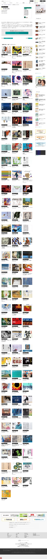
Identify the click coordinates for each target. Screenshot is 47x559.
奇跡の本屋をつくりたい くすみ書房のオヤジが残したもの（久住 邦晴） (17, 473)
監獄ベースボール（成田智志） (16, 327)
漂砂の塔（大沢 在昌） (15, 260)
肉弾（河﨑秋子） (14, 273)
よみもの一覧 (8, 536)
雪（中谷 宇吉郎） (25, 431)
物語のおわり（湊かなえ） (26, 366)
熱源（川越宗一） (25, 392)
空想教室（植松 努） (15, 431)
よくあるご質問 (26, 534)
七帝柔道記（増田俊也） (15, 366)
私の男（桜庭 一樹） (4, 70)
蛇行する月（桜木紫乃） (4, 379)
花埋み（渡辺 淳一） (4, 499)
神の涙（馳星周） (3, 327)
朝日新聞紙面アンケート (13, 527)
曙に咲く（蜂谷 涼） (15, 139)
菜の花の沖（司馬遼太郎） (26, 246)
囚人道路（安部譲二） (26, 139)
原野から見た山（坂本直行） (26, 327)
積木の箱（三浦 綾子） (15, 152)
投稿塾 (16, 534)
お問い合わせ (26, 533)
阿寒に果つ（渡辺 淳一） (26, 444)
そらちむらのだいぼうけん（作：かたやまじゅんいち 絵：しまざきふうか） (27, 181)
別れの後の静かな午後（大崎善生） (17, 379)
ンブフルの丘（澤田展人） (26, 379)
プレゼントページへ (38, 73)
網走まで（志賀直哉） (26, 313)
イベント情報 (17, 533)
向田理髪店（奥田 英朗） (5, 458)
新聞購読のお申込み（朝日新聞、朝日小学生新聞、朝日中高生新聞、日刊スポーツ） (20, 522)
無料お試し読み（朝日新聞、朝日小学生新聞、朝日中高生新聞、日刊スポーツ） (20, 524)
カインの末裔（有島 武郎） (15, 458)
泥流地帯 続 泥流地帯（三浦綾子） (27, 260)
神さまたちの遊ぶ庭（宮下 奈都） (27, 55)
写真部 (16, 536)
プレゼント (8, 537)
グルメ (16, 535)
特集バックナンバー (9, 535)
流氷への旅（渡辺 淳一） (4, 273)
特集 (7, 534)
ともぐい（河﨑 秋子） (4, 194)
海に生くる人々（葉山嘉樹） (26, 166)
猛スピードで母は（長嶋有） (16, 486)
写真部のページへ (38, 155)
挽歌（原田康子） (3, 392)
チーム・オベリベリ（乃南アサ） (16, 207)
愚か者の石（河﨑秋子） (4, 139)
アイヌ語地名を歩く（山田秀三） (27, 70)
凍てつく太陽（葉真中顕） (15, 392)
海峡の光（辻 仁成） (4, 313)
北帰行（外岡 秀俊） (25, 486)
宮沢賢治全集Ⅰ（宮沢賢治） (5, 260)
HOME (8, 533)
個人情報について (26, 536)
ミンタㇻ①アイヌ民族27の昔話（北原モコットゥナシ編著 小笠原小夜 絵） (17, 56)
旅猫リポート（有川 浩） (15, 166)
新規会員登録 (34, 534)
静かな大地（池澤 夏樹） (4, 486)
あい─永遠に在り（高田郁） (5, 431)
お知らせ (25, 535)
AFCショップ (17, 537)
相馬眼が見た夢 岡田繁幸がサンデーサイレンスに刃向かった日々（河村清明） (17, 71)
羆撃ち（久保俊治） (25, 194)
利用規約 (25, 537)
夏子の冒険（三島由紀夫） (15, 246)
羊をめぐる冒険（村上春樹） (5, 207)
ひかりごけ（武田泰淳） (15, 194)
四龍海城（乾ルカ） (4, 366)
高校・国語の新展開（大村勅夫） (5, 152)
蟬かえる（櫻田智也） (26, 112)
